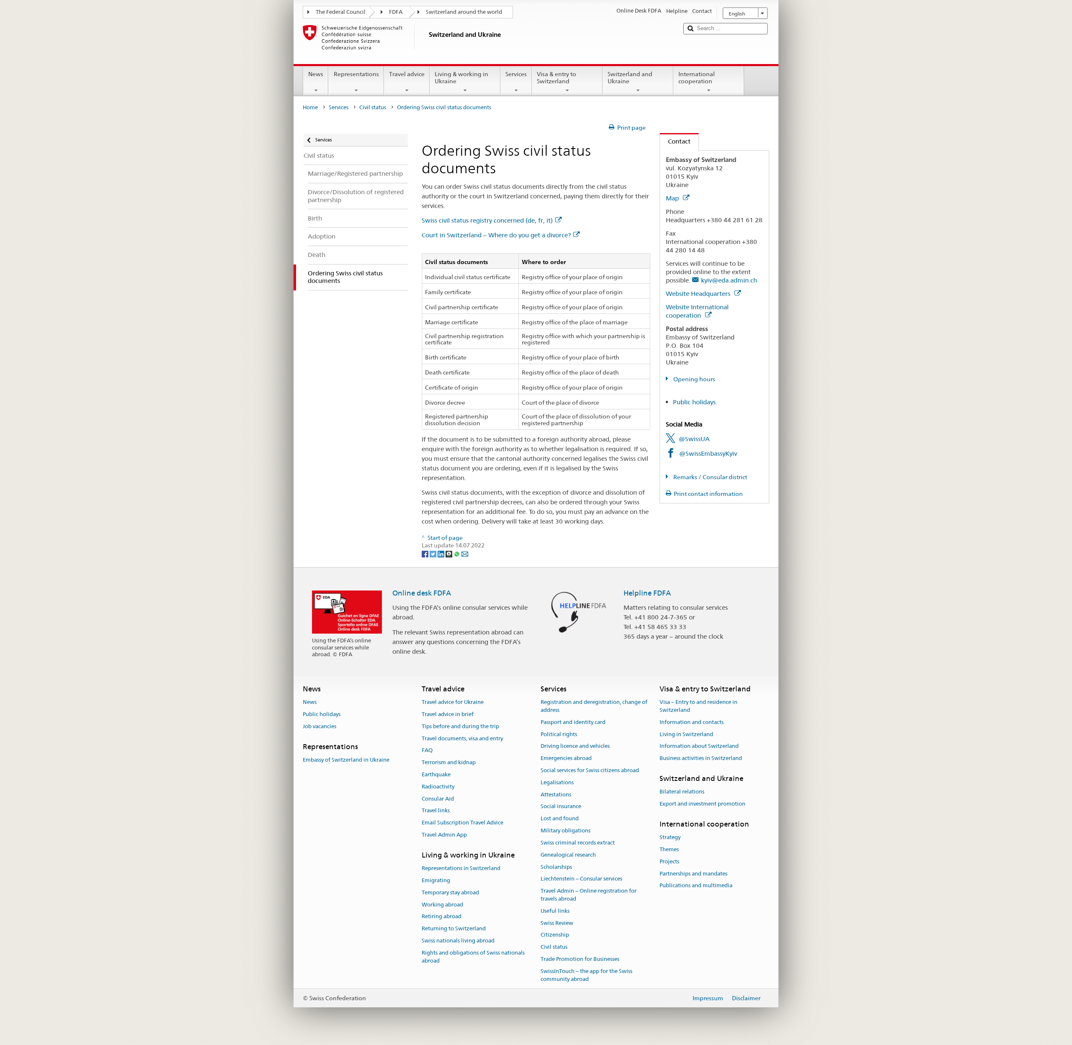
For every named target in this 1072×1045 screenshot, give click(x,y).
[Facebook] (426, 553)
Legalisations (557, 782)
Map (673, 198)
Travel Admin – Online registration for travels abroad (588, 895)
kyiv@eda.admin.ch (729, 280)
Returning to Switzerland (454, 928)
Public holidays (694, 402)
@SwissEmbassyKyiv (708, 453)
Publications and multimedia (696, 886)
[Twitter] (434, 553)
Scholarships (556, 867)
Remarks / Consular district (709, 477)
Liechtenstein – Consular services (581, 879)
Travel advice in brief (448, 714)
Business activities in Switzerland (701, 758)
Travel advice (407, 74)
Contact (675, 141)
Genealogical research (568, 855)
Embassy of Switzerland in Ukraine (346, 760)
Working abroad (442, 904)
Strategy (670, 837)
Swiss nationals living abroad (458, 940)
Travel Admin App (444, 835)
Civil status (372, 107)
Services (516, 74)
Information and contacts (692, 722)
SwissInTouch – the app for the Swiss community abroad (586, 975)
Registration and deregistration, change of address (594, 706)
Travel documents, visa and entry (462, 738)
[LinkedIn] (442, 553)
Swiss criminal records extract (578, 843)
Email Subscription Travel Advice (462, 823)
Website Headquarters (699, 294)
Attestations (556, 794)
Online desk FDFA (421, 593)
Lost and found (560, 819)
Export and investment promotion (702, 804)
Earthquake (436, 774)
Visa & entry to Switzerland (556, 78)
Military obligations (565, 830)
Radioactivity (438, 786)
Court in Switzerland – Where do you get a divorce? (496, 235)
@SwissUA (694, 439)
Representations (356, 74)
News (315, 74)
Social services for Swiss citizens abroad (590, 770)
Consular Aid (438, 799)
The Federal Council (341, 12)
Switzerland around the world (464, 12)
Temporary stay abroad (450, 892)
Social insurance (561, 807)
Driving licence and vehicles (575, 746)
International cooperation (696, 78)
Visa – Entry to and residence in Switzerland (698, 706)
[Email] (464, 553)
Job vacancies (319, 726)
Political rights (559, 734)
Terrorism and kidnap (449, 762)
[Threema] (450, 553)
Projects (669, 861)
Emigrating (436, 880)
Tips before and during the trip (460, 726)
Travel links (436, 811)
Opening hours (693, 379)
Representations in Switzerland (461, 868)
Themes (669, 849)
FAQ (427, 750)
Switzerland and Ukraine (630, 78)
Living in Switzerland (686, 734)
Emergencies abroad (566, 758)
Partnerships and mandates (693, 873)
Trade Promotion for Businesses (580, 959)
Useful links (555, 911)
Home (310, 107)
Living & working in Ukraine (461, 78)
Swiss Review (557, 923)
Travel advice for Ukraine (453, 702)
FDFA (395, 12)
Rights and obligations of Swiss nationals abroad (473, 957)
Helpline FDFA (647, 593)
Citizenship (555, 935)
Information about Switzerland (699, 746)
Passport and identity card (573, 722)
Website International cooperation (697, 311)
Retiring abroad (441, 917)
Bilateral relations (682, 792)
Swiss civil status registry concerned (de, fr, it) (487, 220)
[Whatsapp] (457, 553)
